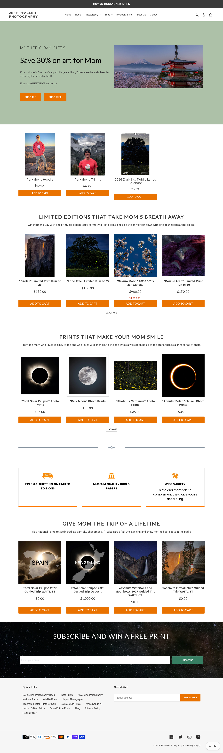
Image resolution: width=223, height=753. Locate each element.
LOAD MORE (111, 313)
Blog (77, 708)
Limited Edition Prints (34, 708)
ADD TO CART (40, 193)
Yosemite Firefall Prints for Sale (39, 703)
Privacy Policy (92, 708)
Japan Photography (72, 699)
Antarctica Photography (90, 694)
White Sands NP (94, 703)
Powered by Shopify (191, 745)
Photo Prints (66, 694)
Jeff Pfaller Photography (23, 14)
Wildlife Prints (50, 699)
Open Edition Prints (60, 708)
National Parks (30, 699)
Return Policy (30, 712)
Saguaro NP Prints (71, 703)
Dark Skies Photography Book (39, 694)
